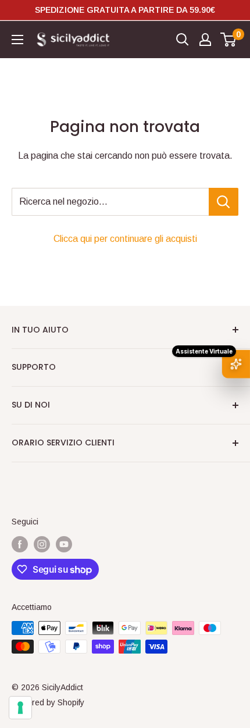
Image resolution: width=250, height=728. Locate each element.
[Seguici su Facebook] (20, 544)
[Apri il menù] (17, 39)
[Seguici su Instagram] (42, 544)
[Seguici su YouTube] (64, 544)
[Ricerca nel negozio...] (223, 202)
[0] (229, 40)
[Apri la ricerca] (182, 39)
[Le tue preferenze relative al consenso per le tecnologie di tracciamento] (20, 708)
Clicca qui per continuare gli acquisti (125, 239)
